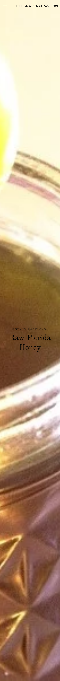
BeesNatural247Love (30, 6)
